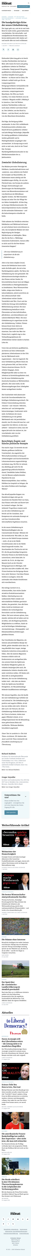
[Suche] (28, 3)
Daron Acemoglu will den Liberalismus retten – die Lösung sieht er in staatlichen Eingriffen (12, 1042)
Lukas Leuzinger (19, 867)
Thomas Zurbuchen (8, 912)
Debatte (4, 1176)
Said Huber (5, 955)
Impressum (23, 1229)
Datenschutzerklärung (11, 1233)
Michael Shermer (7, 1106)
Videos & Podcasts (7, 849)
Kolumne (4, 1131)
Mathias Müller (7, 1152)
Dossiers (16, 10)
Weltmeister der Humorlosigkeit (9, 852)
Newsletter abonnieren (11, 1229)
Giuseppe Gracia (7, 867)
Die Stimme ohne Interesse (13, 939)
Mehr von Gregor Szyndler (11, 787)
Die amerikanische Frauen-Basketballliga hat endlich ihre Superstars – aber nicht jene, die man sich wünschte (14, 1137)
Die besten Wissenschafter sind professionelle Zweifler (14, 895)
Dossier (4, 16)
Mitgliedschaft (24, 6)
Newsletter (5, 6)
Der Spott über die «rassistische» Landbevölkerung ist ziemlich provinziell (11, 986)
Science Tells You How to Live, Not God (11, 1086)
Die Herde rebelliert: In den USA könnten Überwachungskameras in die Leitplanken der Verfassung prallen (12, 1184)
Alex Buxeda (19, 1106)
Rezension (5, 1036)
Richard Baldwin (7, 43)
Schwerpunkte (6, 10)
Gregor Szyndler (20, 43)
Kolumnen (25, 10)
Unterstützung (24, 1233)
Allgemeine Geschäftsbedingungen (16, 1231)
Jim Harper (5, 1198)
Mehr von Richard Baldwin (11, 770)
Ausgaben (13, 6)
